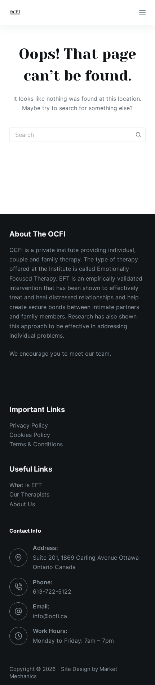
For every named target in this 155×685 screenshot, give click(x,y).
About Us (22, 504)
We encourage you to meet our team (59, 353)
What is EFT (25, 485)
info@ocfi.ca (50, 616)
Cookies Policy (29, 434)
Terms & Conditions (36, 444)
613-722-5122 (52, 591)
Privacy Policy (28, 425)
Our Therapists (29, 494)
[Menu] (142, 12)
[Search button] (138, 134)
